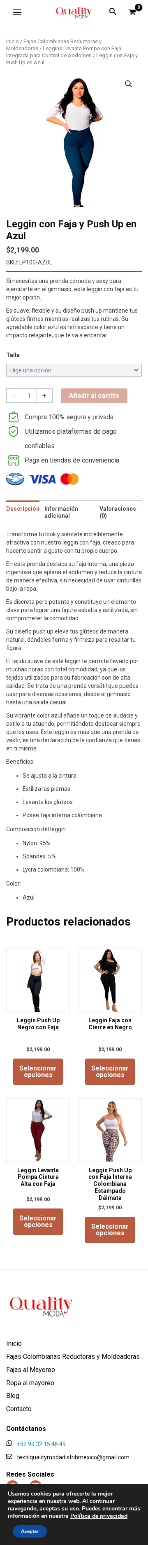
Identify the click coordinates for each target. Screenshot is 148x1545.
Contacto (19, 1409)
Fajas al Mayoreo (30, 1370)
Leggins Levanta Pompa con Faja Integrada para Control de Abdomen (63, 51)
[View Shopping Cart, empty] (132, 12)
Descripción (22, 508)
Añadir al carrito (94, 396)
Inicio (12, 41)
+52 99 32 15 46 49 (41, 1444)
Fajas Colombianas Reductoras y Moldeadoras (73, 1356)
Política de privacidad (98, 1516)
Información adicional (61, 512)
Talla (13, 355)
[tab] (22, 512)
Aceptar (30, 1531)
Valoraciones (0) (117, 512)
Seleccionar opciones (38, 1071)
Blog (12, 1396)
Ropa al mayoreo (30, 1383)
